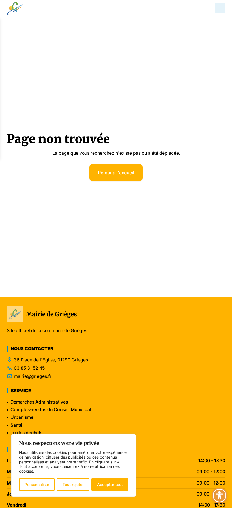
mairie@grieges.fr (32, 376)
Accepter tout (110, 484)
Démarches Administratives (39, 402)
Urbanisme (21, 417)
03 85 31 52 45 (29, 368)
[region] (73, 465)
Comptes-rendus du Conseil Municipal (50, 409)
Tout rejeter (73, 484)
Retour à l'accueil (116, 172)
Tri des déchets (26, 432)
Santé (16, 425)
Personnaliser (37, 484)
